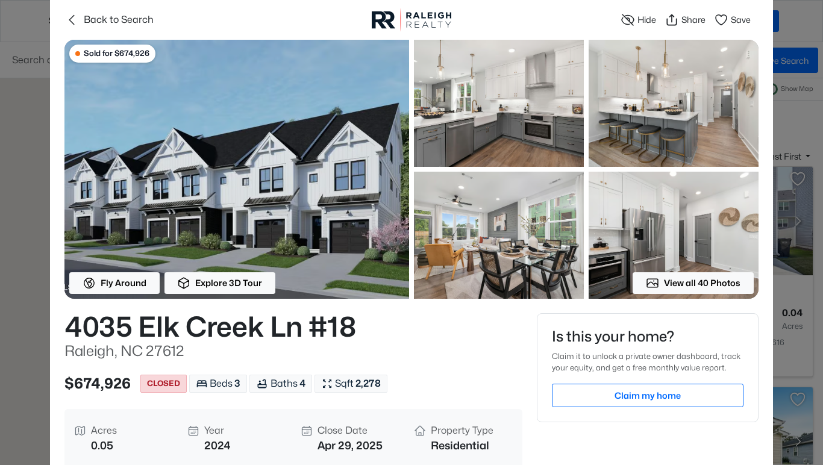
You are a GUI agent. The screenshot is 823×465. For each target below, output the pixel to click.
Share (693, 19)
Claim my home (648, 395)
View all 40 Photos (702, 283)
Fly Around (123, 283)
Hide (646, 19)
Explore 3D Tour (228, 283)
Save (741, 19)
